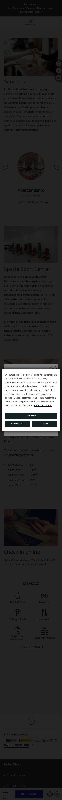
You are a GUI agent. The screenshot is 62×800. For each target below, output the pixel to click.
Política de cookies (43, 406)
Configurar (31, 415)
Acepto (44, 423)
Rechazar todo (17, 423)
